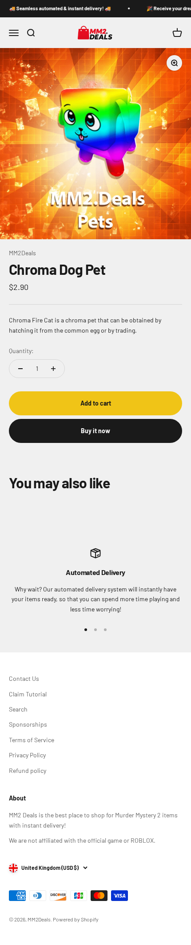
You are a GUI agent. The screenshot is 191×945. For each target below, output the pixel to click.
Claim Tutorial (28, 694)
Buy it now (95, 430)
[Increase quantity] (53, 369)
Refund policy (27, 770)
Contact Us (24, 678)
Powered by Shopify (76, 919)
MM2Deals (22, 253)
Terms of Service (31, 740)
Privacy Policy (27, 755)
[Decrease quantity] (20, 369)
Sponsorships (28, 724)
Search (18, 709)
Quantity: (21, 350)
